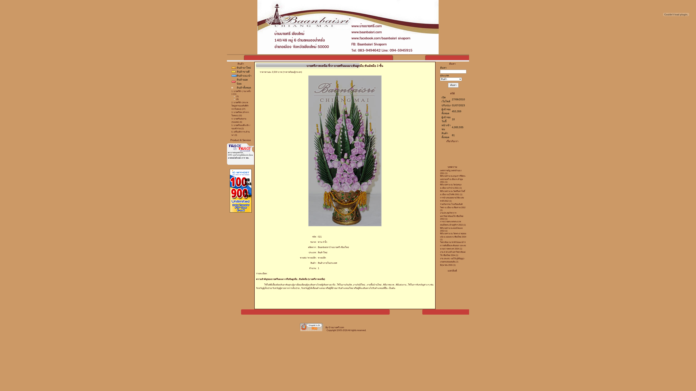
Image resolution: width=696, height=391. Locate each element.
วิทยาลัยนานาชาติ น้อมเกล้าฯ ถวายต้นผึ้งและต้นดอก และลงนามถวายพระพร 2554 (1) (453, 245)
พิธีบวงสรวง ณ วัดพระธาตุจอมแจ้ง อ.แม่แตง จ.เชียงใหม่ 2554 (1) (453, 236)
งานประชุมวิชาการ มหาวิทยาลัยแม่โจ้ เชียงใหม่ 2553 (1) (451, 216)
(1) (237, 96)
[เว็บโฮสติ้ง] (241, 212)
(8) (237, 99)
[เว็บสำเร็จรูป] (312, 331)
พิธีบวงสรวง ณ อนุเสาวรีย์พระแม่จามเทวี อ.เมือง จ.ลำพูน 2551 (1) (453, 179)
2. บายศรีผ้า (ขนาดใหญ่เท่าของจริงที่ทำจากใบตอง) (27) (240, 105)
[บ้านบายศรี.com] (348, 53)
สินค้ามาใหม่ (244, 67)
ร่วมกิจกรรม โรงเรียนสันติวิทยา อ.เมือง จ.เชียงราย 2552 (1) (452, 207)
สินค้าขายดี (243, 71)
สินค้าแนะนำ (244, 75)
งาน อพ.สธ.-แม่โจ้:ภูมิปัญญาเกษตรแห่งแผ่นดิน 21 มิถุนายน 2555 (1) (452, 261)
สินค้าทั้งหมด (244, 87)
